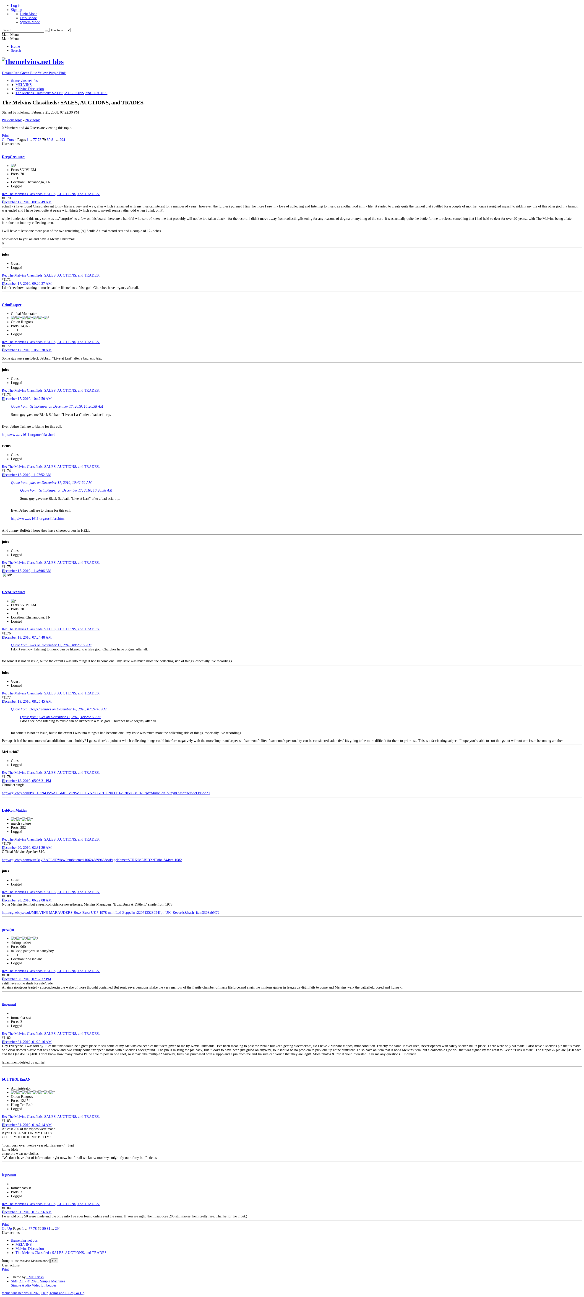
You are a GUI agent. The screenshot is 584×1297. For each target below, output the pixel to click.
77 (35, 140)
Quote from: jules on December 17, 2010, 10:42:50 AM (51, 482)
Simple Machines (52, 1281)
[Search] (47, 31)
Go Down (9, 140)
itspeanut (9, 1004)
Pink (62, 73)
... (31, 140)
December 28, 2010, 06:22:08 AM (27, 900)
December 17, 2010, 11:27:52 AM (26, 475)
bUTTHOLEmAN (16, 1079)
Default (7, 73)
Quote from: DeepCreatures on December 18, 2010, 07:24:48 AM (59, 709)
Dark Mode (28, 18)
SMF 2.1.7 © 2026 (24, 1281)
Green (25, 73)
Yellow (43, 73)
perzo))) (8, 930)
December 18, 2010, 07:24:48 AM (27, 637)
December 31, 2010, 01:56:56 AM (27, 1212)
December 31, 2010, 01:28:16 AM (27, 1042)
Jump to (7, 1261)
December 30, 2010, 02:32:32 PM (26, 979)
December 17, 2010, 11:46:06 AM (26, 571)
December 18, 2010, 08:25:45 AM (27, 701)
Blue (34, 73)
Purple (54, 73)
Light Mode (28, 14)
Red (16, 73)
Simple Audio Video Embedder (33, 1285)
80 (48, 140)
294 (62, 140)
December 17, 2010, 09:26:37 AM (27, 283)
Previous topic (12, 120)
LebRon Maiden (14, 810)
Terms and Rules (61, 1293)
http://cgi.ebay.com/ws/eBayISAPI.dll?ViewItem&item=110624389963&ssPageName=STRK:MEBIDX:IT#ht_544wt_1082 (92, 860)
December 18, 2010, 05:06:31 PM (26, 781)
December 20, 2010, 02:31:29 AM (27, 847)
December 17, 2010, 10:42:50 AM (27, 399)
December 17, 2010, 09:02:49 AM (27, 202)
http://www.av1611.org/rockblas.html (28, 435)
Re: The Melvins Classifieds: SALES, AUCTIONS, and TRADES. (51, 194)
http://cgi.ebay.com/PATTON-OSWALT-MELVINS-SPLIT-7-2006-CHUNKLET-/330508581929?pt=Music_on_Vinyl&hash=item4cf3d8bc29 (106, 793)
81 (53, 140)
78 (39, 140)
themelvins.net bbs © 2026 (21, 1293)
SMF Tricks (35, 1277)
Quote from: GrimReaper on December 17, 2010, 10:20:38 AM (57, 406)
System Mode (30, 22)
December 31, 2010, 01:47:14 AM (27, 1125)
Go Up (7, 1228)
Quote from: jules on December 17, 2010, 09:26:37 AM (51, 645)
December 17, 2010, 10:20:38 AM (27, 350)
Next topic (32, 120)
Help (44, 1293)
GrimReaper (11, 305)
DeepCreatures (13, 157)
